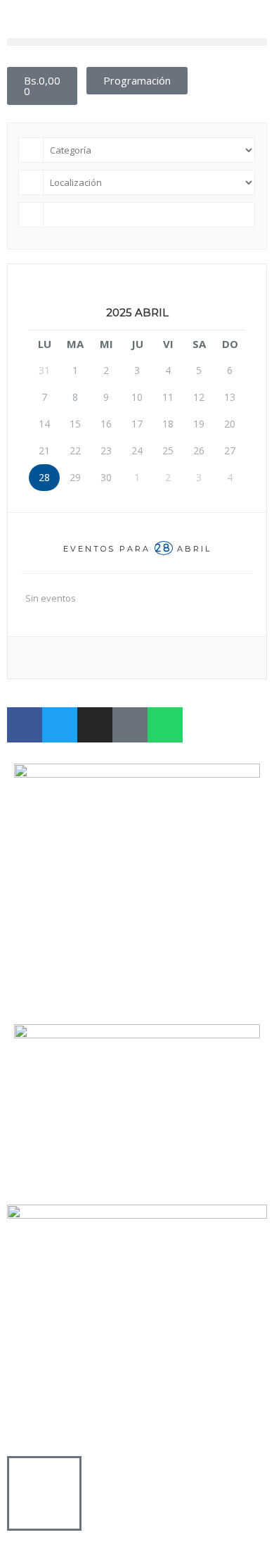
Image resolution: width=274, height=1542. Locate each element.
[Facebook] (24, 724)
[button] (137, 42)
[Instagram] (94, 724)
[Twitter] (59, 724)
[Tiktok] (130, 724)
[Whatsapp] (165, 724)
